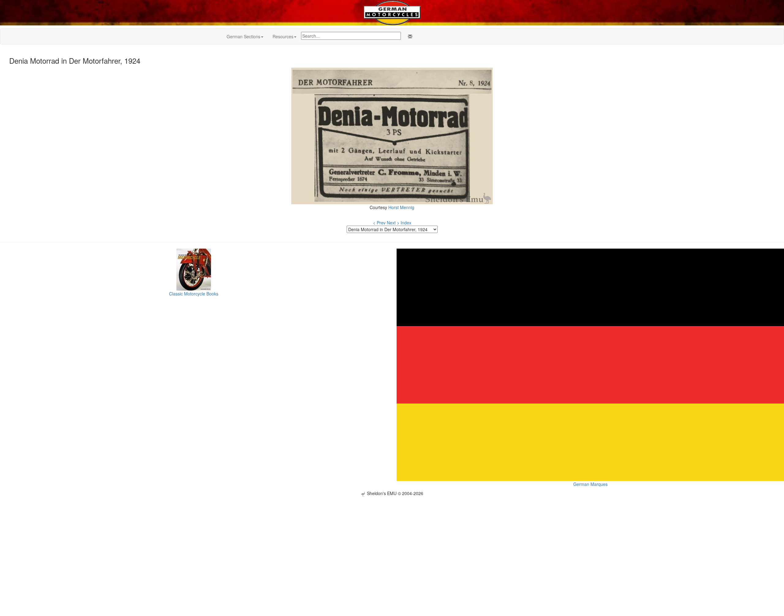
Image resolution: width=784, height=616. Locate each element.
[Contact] (409, 36)
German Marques (590, 484)
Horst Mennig (401, 207)
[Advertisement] (392, 539)
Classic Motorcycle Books (193, 294)
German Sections (243, 36)
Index (406, 223)
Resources (283, 36)
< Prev (379, 223)
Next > (393, 223)
